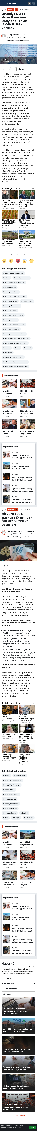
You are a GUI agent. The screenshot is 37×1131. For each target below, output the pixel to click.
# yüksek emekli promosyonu (13, 357)
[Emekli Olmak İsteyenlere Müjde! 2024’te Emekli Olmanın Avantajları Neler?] (9, 408)
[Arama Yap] (33, 3)
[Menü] (4, 3)
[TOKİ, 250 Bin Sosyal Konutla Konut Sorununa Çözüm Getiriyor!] (18, 466)
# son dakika (7, 353)
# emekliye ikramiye (10, 301)
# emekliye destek (9, 287)
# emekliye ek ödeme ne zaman (14, 297)
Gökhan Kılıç (12, 531)
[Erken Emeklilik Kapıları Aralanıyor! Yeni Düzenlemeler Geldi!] (9, 428)
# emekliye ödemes (10, 320)
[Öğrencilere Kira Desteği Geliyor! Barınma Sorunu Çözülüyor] (18, 488)
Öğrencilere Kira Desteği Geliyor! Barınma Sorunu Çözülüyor (17, 1068)
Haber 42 (11, 3)
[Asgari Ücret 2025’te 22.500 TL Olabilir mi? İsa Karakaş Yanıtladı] (9, 879)
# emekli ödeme (8, 790)
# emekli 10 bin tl (19, 776)
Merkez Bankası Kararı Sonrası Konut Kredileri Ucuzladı (16, 1087)
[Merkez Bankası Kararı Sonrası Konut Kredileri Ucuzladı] (18, 499)
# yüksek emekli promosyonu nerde (15, 362)
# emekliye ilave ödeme (11, 306)
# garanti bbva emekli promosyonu (15, 343)
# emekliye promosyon (11, 329)
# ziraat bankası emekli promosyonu (15, 367)
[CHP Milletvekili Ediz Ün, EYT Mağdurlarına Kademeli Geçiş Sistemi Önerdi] (27, 388)
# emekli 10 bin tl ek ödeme (12, 780)
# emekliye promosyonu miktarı (14, 334)
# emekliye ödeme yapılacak (13, 315)
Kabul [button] (32, 1127)
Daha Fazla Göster (18, 1116)
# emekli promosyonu (21, 278)
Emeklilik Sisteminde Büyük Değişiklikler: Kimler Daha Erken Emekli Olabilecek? (16, 1011)
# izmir (16, 348)
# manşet (27, 348)
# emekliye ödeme (9, 311)
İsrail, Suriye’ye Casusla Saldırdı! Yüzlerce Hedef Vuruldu (16, 1050)
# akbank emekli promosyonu (13, 273)
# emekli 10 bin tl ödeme (11, 785)
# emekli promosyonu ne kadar (13, 283)
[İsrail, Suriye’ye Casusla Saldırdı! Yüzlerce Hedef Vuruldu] (18, 477)
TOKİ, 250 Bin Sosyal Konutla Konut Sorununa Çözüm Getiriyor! (17, 1030)
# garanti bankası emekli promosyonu (15, 339)
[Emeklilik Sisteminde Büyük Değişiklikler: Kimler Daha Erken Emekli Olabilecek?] (9, 388)
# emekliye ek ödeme (10, 292)
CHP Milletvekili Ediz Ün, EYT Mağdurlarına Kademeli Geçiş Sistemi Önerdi (15, 1107)
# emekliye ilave (26, 301)
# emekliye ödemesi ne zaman (13, 325)
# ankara (6, 278)
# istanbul (6, 348)
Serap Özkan (12, 35)
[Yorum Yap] (4, 69)
